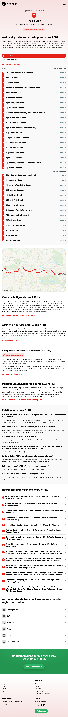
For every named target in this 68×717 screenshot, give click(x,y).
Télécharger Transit (33, 667)
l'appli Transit (22, 363)
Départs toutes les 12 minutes (35, 29)
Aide (3, 691)
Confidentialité (40, 691)
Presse (4, 689)
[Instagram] (35, 705)
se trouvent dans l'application (52, 47)
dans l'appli (37, 440)
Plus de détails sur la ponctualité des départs (22, 400)
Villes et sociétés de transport (12, 702)
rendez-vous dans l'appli (39, 469)
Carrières (38, 689)
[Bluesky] (38, 705)
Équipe (37, 686)
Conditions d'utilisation (42, 694)
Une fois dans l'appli (25, 333)
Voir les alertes (8, 341)
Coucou (5, 680)
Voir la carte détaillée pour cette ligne (19, 315)
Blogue (4, 686)
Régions (4, 684)
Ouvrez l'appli (53, 305)
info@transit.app (40, 702)
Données (5, 704)
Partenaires (7, 698)
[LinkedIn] (44, 705)
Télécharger (41, 711)
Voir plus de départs (11, 64)
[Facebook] (41, 705)
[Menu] (64, 3)
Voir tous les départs (11, 374)
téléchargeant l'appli (37, 432)
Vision (37, 684)
